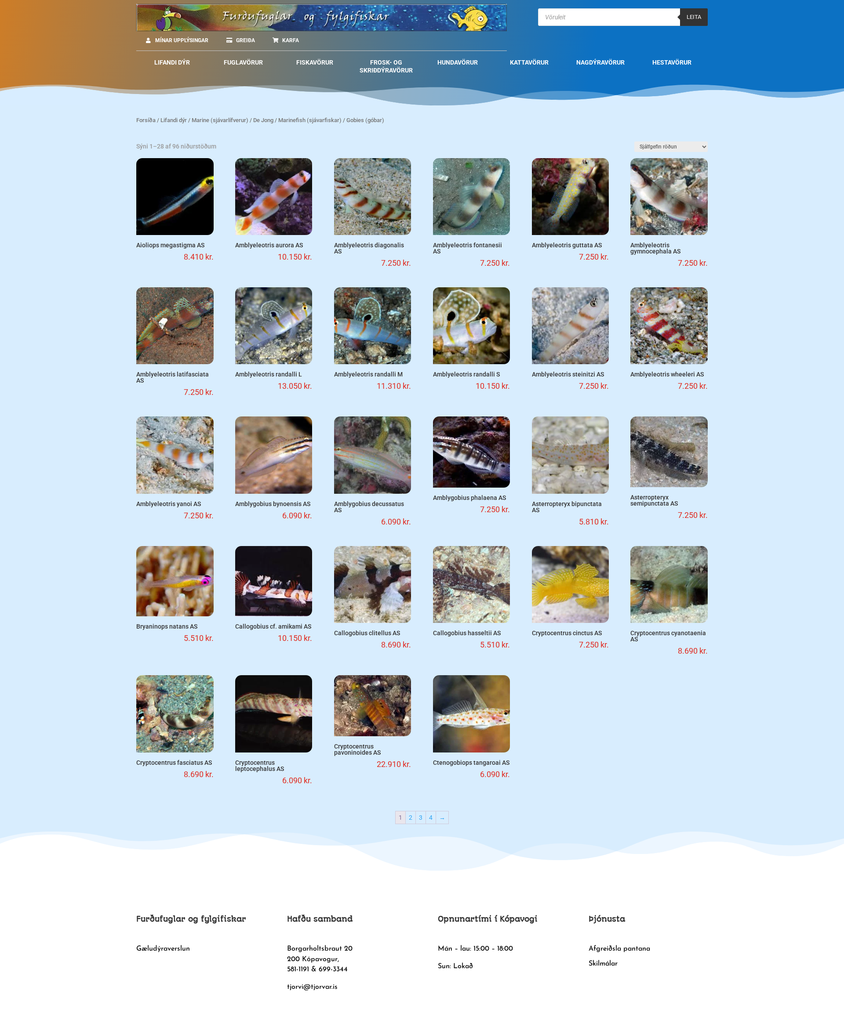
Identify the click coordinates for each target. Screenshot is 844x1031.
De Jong (263, 120)
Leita (694, 17)
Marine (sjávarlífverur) (220, 120)
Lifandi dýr (173, 120)
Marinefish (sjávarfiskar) (310, 120)
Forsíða (146, 120)
